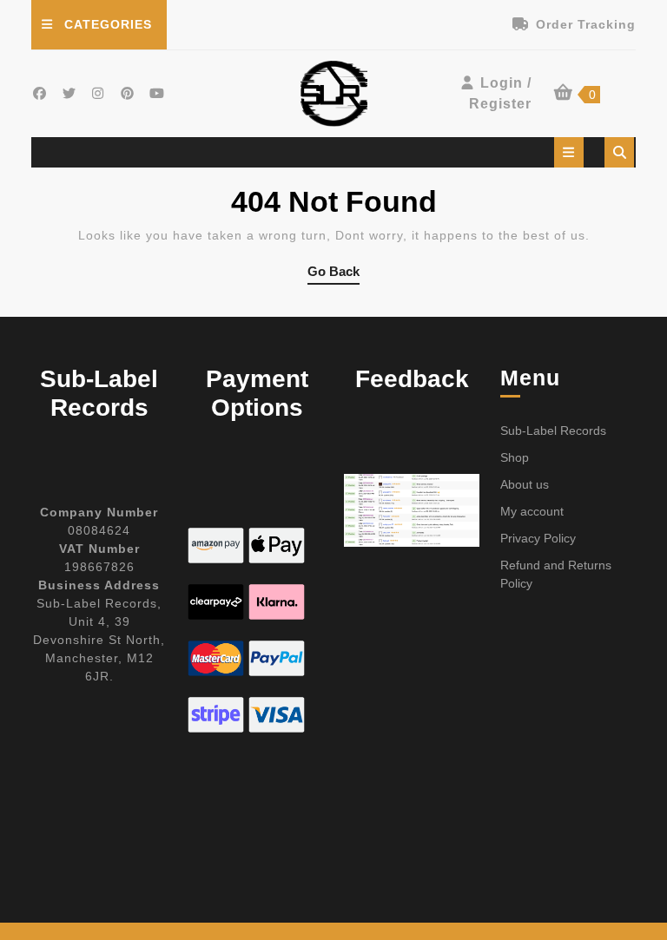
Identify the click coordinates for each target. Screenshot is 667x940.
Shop (514, 457)
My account (532, 511)
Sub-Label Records (553, 430)
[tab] (569, 152)
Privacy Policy (538, 538)
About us (524, 484)
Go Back (333, 274)
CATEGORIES (108, 24)
